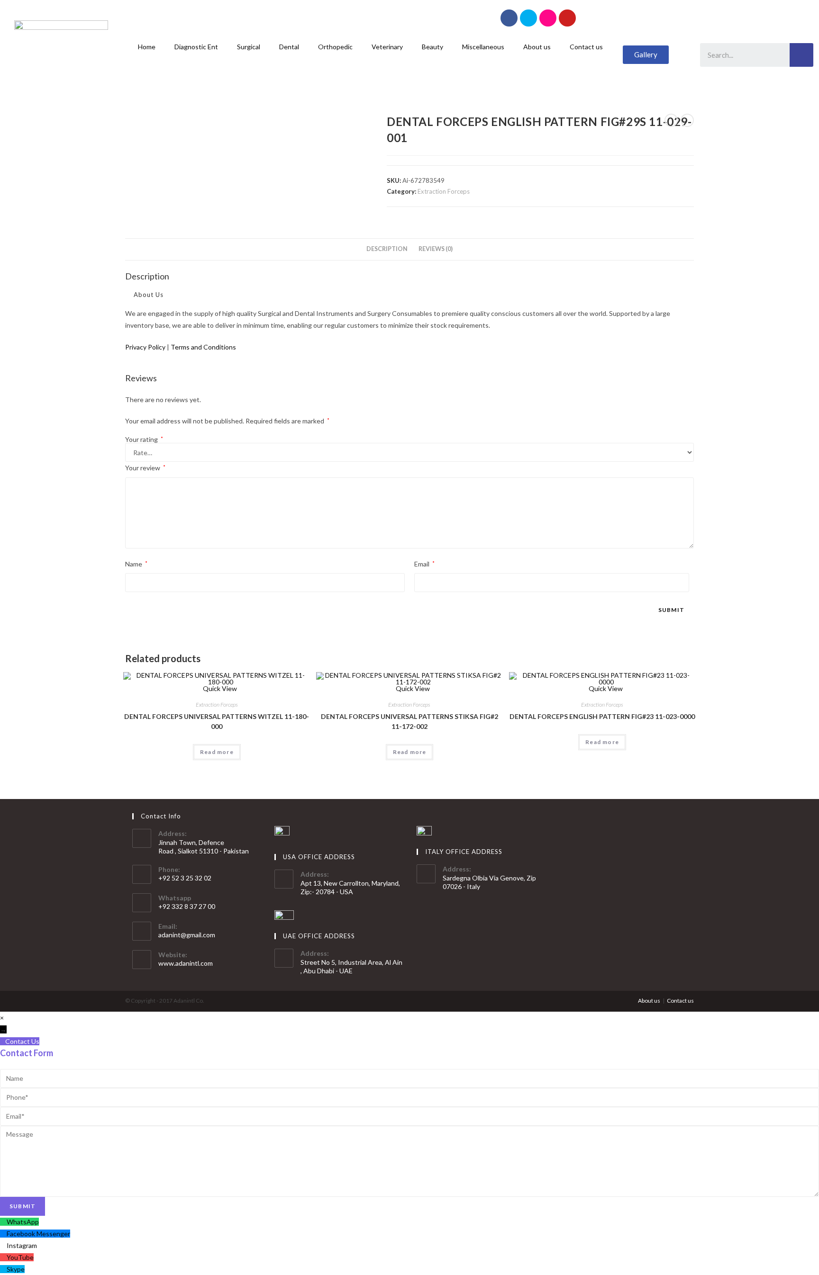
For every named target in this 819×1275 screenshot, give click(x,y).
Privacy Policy (145, 347)
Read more (217, 751)
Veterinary (387, 47)
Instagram (22, 1245)
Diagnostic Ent (196, 47)
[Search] (801, 55)
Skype (16, 1269)
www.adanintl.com (185, 963)
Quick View (219, 688)
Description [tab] (387, 248)
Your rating (144, 439)
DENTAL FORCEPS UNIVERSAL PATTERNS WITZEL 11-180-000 (216, 721)
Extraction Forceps (444, 191)
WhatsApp (23, 1222)
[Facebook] (509, 18)
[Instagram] (547, 18)
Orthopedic (335, 47)
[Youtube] (567, 18)
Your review (145, 468)
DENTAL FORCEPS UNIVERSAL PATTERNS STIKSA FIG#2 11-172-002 (409, 721)
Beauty (432, 47)
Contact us (586, 47)
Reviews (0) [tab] (436, 248)
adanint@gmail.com (186, 935)
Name (136, 564)
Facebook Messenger (38, 1234)
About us (537, 47)
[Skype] (528, 18)
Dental (289, 47)
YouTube (20, 1257)
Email (424, 564)
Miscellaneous (483, 47)
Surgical (248, 47)
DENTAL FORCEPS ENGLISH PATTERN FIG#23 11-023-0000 (602, 716)
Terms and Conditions (203, 347)
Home (146, 47)
